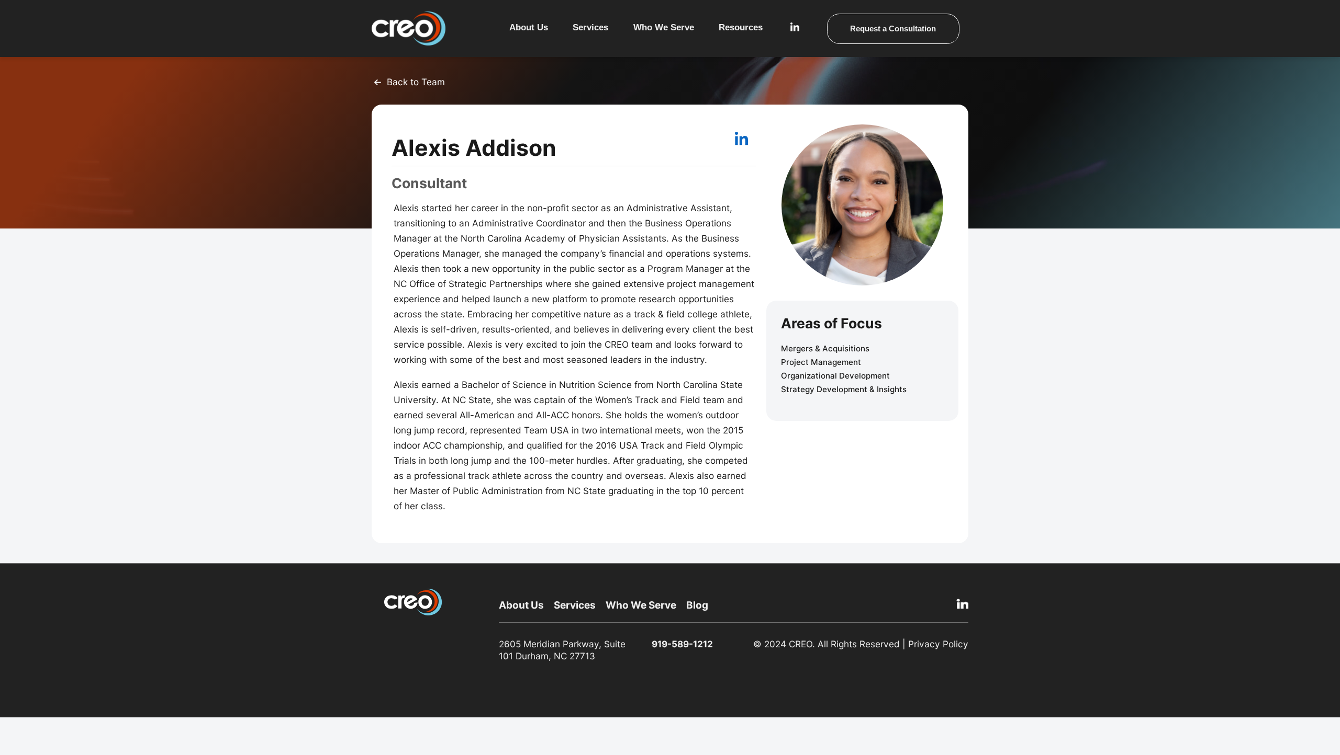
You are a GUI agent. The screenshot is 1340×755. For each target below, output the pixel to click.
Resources (741, 27)
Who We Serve (641, 605)
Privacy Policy (938, 643)
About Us (528, 27)
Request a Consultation (893, 28)
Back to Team (416, 81)
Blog (697, 605)
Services (590, 27)
